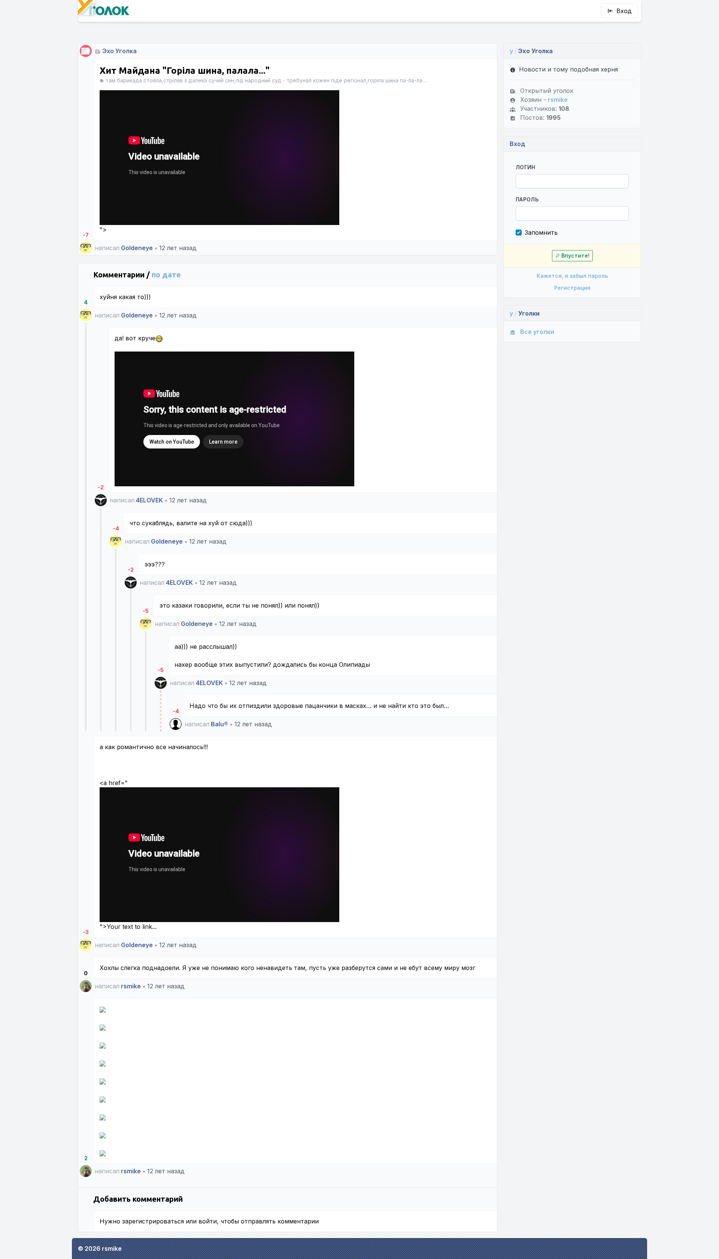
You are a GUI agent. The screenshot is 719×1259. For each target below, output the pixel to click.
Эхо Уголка (119, 51)
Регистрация (572, 288)
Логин (526, 167)
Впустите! (575, 255)
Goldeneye (137, 248)
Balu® (219, 724)
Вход (624, 11)
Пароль (527, 199)
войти (207, 1221)
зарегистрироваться (153, 1221)
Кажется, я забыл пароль (572, 276)
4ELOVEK (149, 500)
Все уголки (537, 331)
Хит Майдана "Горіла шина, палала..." (185, 71)
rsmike (131, 986)
